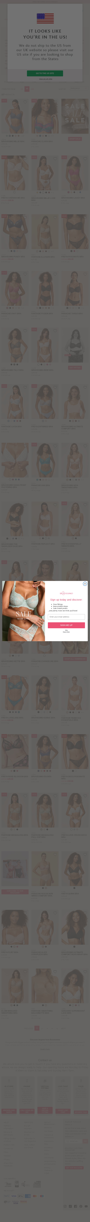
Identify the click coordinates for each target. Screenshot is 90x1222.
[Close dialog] (85, 584)
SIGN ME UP (66, 625)
